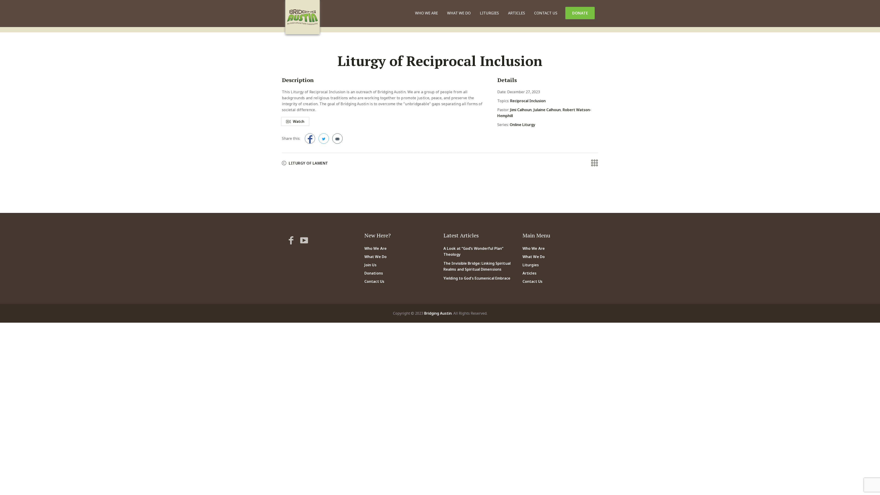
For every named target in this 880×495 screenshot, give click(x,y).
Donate (580, 13)
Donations (373, 273)
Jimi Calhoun (521, 109)
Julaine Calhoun (547, 109)
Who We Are (426, 13)
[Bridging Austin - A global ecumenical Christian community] (302, 17)
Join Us (370, 264)
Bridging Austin (438, 313)
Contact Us (545, 13)
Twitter (324, 138)
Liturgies (489, 13)
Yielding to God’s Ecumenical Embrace (477, 278)
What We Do (459, 13)
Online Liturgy (522, 124)
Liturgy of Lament (308, 163)
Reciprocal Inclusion (528, 100)
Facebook (310, 138)
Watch (298, 121)
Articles (516, 13)
